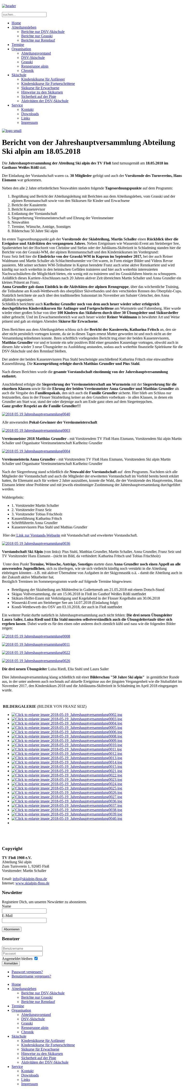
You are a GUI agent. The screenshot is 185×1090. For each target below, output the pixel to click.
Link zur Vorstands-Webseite (37, 535)
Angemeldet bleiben (17, 959)
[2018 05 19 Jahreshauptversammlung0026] (36, 661)
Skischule (19, 75)
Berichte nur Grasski (37, 36)
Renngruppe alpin (34, 66)
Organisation (21, 49)
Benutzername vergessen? (31, 976)
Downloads (30, 114)
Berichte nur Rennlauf (38, 40)
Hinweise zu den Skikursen (42, 92)
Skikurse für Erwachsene (40, 88)
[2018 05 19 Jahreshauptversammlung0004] (36, 451)
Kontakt (27, 109)
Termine (18, 45)
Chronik (27, 71)
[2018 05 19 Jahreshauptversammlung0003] (36, 430)
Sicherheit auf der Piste (38, 96)
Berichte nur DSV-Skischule (43, 32)
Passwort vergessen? (27, 972)
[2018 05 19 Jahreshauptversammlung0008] (36, 636)
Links (25, 118)
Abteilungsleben (24, 27)
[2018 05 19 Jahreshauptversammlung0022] (36, 653)
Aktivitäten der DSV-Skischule (44, 101)
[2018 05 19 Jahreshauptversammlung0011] (36, 644)
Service (17, 105)
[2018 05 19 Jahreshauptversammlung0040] (36, 414)
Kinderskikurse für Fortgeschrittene (48, 83)
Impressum (29, 122)
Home (16, 23)
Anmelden (11, 963)
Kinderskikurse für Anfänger (43, 79)
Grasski (27, 62)
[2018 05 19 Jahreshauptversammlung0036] (36, 543)
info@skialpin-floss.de (30, 879)
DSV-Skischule (33, 58)
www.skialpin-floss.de (32, 883)
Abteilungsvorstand (36, 53)
